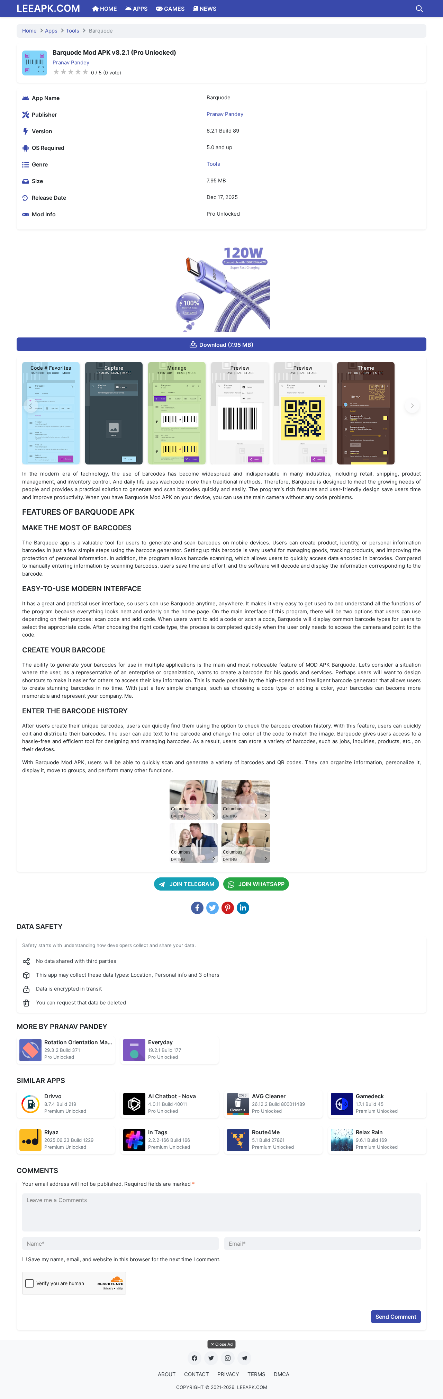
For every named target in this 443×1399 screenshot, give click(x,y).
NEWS (207, 8)
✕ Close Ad (222, 1344)
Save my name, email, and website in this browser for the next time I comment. (124, 1259)
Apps (51, 30)
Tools (72, 30)
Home (29, 30)
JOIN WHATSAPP (260, 884)
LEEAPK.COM (48, 8)
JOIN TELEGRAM (191, 884)
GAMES (173, 8)
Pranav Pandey (71, 62)
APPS (139, 8)
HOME (108, 8)
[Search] (419, 9)
